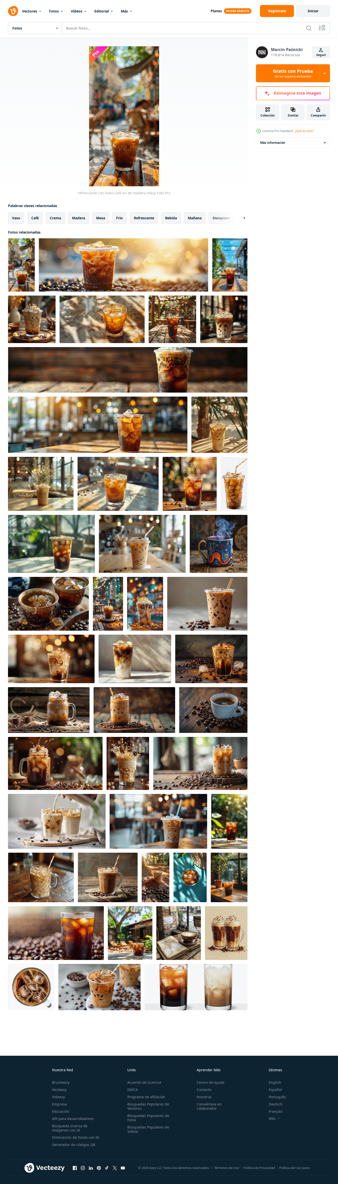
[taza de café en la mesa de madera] (178, 933)
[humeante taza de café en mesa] (218, 544)
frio (119, 218)
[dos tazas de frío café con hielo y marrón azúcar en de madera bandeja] (48, 604)
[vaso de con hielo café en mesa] (51, 544)
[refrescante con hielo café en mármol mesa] (102, 319)
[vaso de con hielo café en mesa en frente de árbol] (130, 933)
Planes (216, 11)
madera (78, 218)
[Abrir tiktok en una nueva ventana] (107, 1168)
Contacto (204, 1089)
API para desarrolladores (73, 1118)
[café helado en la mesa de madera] (32, 319)
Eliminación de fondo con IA (75, 1137)
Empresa (59, 1104)
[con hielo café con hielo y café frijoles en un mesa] (99, 987)
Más (124, 11)
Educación (60, 1111)
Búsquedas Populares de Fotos (148, 1117)
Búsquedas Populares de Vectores (148, 1106)
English (275, 1082)
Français (276, 1111)
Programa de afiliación (146, 1096)
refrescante (144, 218)
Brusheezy (61, 1082)
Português (277, 1096)
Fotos (54, 11)
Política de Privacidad (259, 1167)
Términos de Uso (226, 1167)
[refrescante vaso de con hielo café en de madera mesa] (118, 484)
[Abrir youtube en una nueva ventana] (123, 1168)
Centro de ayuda (210, 1082)
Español (275, 1089)
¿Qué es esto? (304, 131)
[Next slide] (240, 218)
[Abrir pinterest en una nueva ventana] (99, 1168)
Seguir (321, 55)
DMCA (132, 1089)
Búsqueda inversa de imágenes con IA (70, 1127)
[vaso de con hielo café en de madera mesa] (172, 319)
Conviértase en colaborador (209, 1106)
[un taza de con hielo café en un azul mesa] (190, 877)
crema (55, 218)
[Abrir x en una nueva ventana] (115, 1168)
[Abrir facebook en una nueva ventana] (75, 1168)
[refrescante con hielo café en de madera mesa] (21, 265)
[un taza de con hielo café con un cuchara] (41, 484)
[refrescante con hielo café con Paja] (234, 484)
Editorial (101, 11)
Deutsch (275, 1104)
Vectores (29, 11)
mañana (195, 218)
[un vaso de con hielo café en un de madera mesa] (190, 484)
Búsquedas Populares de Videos (148, 1129)
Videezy (58, 1096)
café (35, 218)
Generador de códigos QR (73, 1144)
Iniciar (313, 11)
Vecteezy (59, 1089)
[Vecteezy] (13, 11)
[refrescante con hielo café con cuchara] (108, 877)
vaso (16, 218)
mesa (100, 218)
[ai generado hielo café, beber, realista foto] (49, 710)
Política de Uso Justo (294, 1167)
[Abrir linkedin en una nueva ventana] (91, 1168)
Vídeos (76, 11)
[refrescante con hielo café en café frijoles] (123, 265)
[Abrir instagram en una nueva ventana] (83, 1168)
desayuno (221, 218)
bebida (171, 218)
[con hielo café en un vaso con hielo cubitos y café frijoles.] (56, 933)
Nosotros (204, 1096)
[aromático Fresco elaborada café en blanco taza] (213, 710)
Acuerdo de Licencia (144, 1082)
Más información (272, 143)
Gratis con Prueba (293, 73)
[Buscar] (309, 28)
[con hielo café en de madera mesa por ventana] (229, 877)
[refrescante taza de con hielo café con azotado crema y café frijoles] (229, 265)
